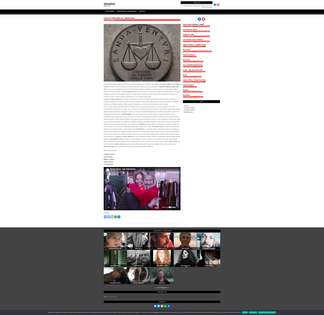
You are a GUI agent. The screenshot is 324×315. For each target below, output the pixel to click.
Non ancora (186, 60)
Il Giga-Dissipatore (188, 85)
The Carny (200, 46)
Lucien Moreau (108, 164)
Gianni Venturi (108, 157)
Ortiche (195, 56)
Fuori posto (199, 91)
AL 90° (185, 75)
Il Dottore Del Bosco (189, 55)
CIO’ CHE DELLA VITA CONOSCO (193, 39)
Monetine (186, 90)
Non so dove (186, 49)
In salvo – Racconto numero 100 (192, 70)
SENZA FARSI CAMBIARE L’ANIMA (193, 24)
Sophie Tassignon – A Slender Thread (194, 44)
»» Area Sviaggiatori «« (162, 287)
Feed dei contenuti (189, 108)
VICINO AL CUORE (188, 34)
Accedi (186, 105)
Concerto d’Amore (165, 87)
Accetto (245, 312)
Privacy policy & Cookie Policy (267, 312)
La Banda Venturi (109, 154)
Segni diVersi (200, 51)
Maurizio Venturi (109, 159)
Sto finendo (186, 95)
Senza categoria (206, 26)
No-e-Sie (199, 26)
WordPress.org (188, 112)
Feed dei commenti (189, 110)
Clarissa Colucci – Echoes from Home (194, 80)
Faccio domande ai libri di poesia (193, 65)
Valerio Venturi (108, 162)
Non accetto (253, 312)
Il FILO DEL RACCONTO (190, 29)
